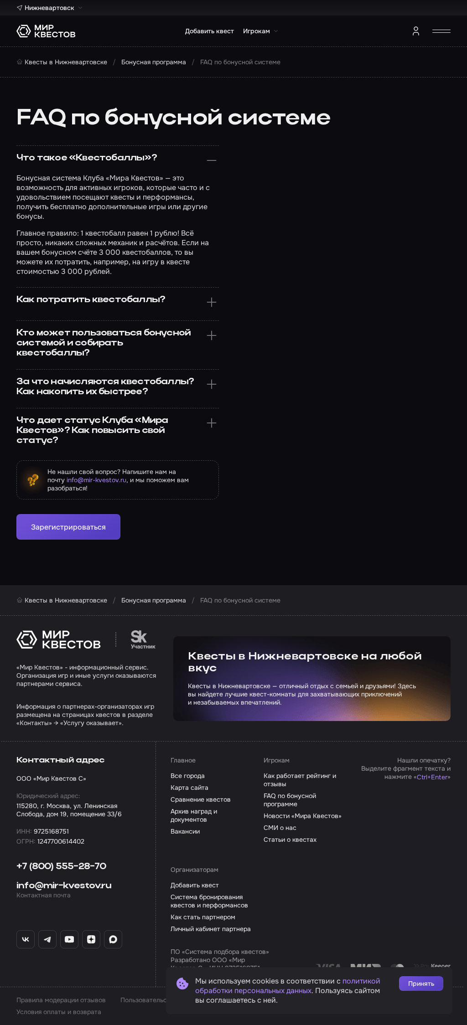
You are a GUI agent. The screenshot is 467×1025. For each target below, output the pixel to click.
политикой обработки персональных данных (287, 985)
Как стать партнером (203, 917)
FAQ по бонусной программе (290, 800)
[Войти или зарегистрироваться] (415, 31)
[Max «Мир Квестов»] (113, 939)
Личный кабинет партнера (211, 929)
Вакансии (185, 831)
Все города (188, 776)
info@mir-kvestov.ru (96, 480)
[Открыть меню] (441, 31)
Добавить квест (209, 31)
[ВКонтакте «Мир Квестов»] (25, 939)
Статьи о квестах (290, 839)
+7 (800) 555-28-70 (61, 866)
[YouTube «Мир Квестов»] (69, 939)
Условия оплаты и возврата (58, 1012)
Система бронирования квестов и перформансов (209, 901)
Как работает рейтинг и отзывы (300, 780)
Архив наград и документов (194, 815)
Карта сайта (189, 787)
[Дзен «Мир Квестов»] (91, 939)
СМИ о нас (280, 828)
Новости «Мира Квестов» (303, 816)
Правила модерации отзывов (61, 1000)
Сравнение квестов (201, 799)
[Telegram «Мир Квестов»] (47, 939)
